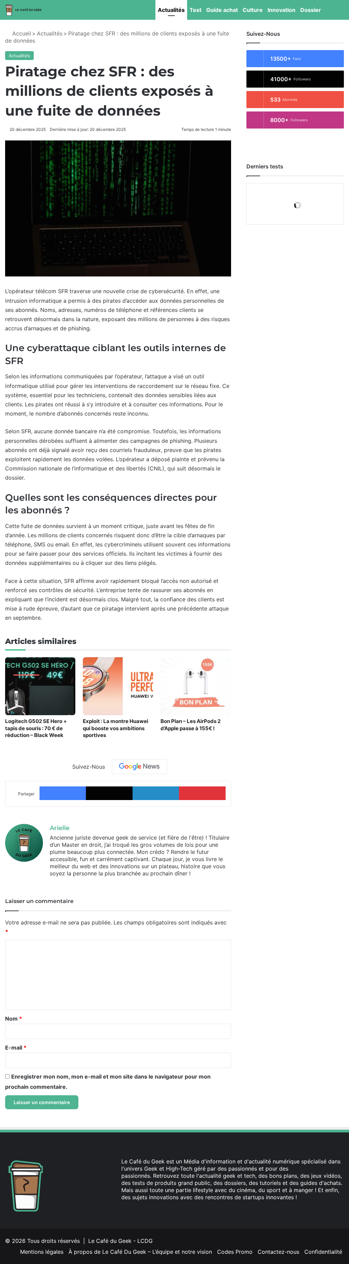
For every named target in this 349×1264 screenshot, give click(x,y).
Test (195, 9)
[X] (134, 1210)
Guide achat (222, 9)
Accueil (21, 33)
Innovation (281, 9)
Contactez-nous (278, 1251)
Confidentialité (323, 1251)
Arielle (60, 828)
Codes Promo (235, 1251)
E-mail (16, 1047)
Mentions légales (41, 1251)
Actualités (171, 9)
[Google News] (139, 766)
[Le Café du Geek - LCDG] (24, 10)
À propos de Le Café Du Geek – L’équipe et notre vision (140, 1251)
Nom (13, 1018)
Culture (253, 9)
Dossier (310, 9)
